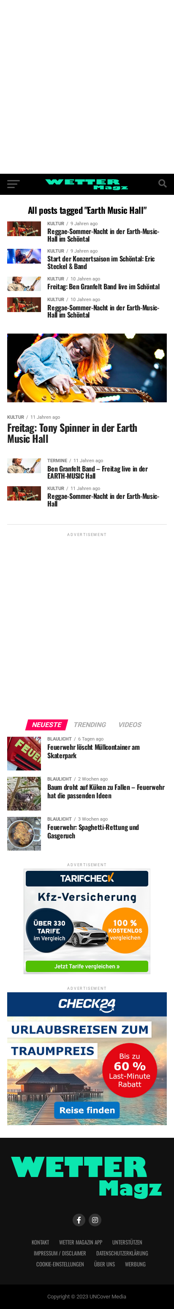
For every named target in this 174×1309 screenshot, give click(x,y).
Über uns (104, 1264)
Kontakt (40, 1242)
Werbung (135, 1264)
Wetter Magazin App (80, 1242)
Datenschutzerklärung (122, 1253)
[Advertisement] (87, 87)
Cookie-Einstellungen (60, 1264)
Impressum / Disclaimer (60, 1253)
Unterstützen (127, 1242)
